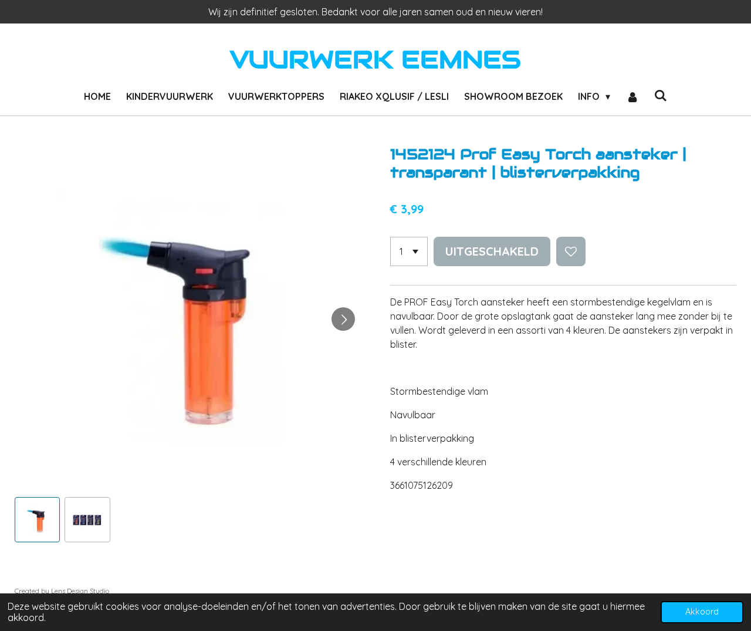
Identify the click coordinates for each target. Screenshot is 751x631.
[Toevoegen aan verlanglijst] (571, 251)
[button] (37, 519)
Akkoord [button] (702, 611)
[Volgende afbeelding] (343, 319)
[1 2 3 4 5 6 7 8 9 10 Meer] (409, 251)
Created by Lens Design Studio (62, 590)
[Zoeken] (661, 95)
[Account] (632, 96)
